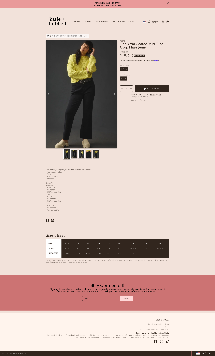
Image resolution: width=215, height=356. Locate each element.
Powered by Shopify (22, 353)
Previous (48, 94)
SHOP (87, 22)
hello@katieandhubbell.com (158, 324)
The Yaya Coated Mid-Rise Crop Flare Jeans (69, 36)
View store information (139, 100)
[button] (154, 21)
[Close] (168, 2)
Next (114, 94)
